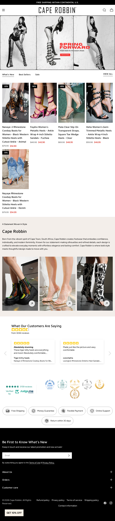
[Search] (104, 10)
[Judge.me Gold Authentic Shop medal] (75, 384)
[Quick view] (26, 118)
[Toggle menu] (3, 10)
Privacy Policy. (48, 463)
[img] (59, 329)
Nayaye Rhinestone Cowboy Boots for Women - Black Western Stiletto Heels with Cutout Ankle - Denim (15, 200)
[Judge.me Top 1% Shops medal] (99, 384)
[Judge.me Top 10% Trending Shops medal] (75, 394)
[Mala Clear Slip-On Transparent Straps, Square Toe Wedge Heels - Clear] (71, 103)
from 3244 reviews (20, 333)
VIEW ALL (108, 74)
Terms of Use (34, 463)
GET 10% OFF (14, 512)
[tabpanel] (57, 148)
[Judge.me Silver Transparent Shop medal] (87, 384)
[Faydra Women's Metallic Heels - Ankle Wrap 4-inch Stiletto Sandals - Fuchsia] (43, 103)
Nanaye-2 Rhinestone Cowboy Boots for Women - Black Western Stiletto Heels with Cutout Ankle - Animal (15, 134)
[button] (6, 353)
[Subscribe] (69, 455)
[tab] (8, 75)
